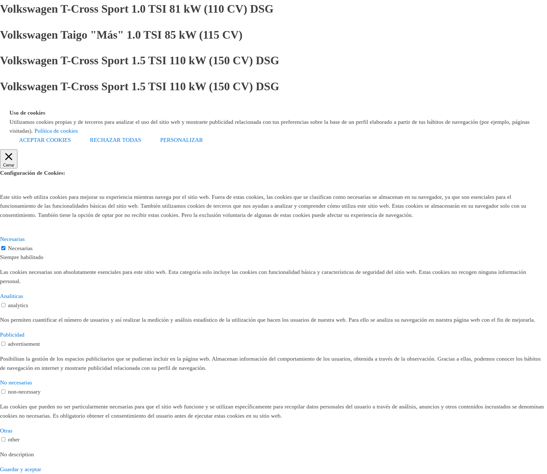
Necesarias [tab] (12, 239)
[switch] (3, 305)
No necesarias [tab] (16, 382)
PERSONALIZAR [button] (181, 140)
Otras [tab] (6, 430)
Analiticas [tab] (11, 296)
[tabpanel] (273, 277)
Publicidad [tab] (12, 335)
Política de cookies (56, 131)
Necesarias (20, 248)
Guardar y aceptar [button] (20, 469)
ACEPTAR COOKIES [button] (45, 140)
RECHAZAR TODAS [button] (115, 140)
